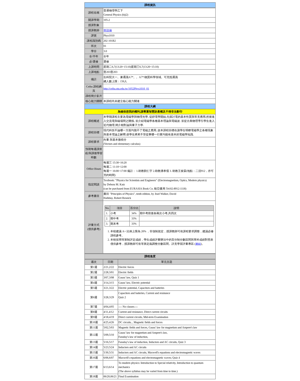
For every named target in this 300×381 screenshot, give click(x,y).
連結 (198, 243)
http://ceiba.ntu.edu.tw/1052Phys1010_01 (126, 88)
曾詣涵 (107, 30)
